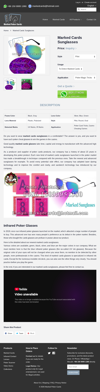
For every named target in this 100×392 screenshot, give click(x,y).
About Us (37, 383)
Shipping (45, 383)
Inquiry (70, 48)
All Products (75, 19)
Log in (78, 2)
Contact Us (91, 19)
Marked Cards (59, 19)
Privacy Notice (60, 383)
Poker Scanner (9, 363)
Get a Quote (65, 86)
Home (45, 19)
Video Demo (8, 366)
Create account (90, 2)
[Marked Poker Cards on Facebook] (53, 353)
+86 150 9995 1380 (17, 6)
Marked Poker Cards (53, 387)
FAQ (52, 383)
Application (63, 78)
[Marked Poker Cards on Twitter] (49, 353)
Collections (8, 369)
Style (60, 56)
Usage (61, 65)
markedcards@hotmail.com (46, 6)
